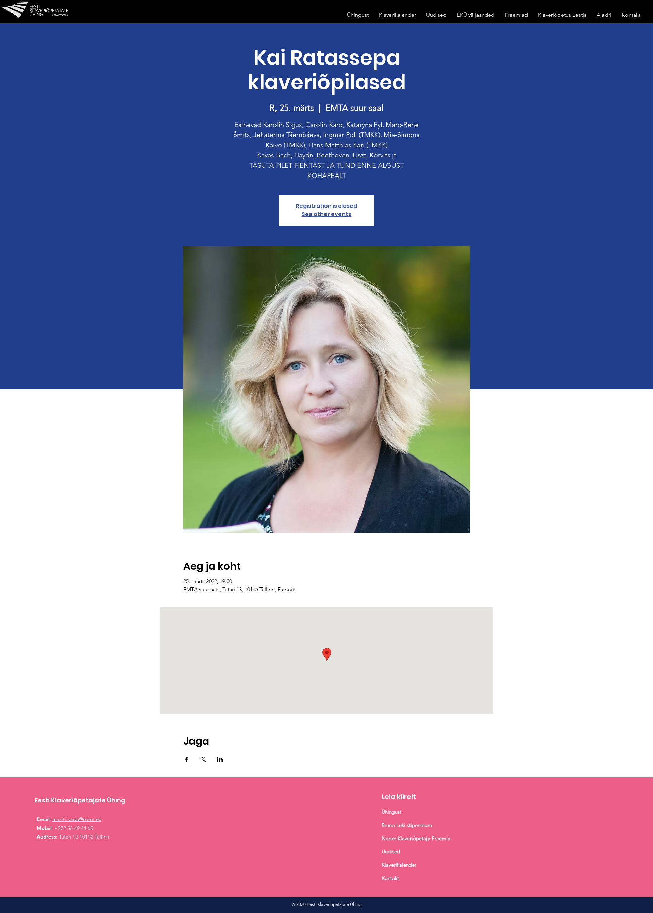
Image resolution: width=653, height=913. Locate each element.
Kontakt (390, 878)
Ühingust (391, 812)
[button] (358, 14)
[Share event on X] (203, 759)
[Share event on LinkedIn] (220, 759)
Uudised (391, 851)
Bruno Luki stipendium (407, 825)
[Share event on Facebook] (186, 759)
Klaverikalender (400, 865)
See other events (326, 214)
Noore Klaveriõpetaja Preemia (416, 838)
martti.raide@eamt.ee (76, 819)
